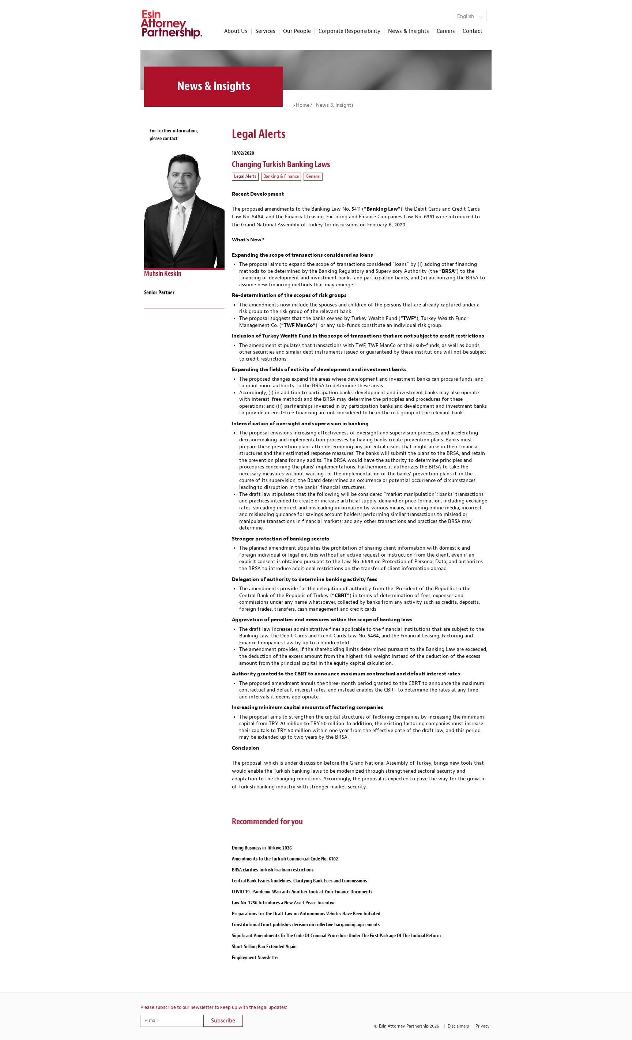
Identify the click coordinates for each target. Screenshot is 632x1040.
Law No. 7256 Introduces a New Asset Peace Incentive (283, 903)
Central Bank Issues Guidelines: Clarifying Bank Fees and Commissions (299, 881)
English (466, 16)
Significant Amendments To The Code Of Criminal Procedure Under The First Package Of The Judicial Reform (336, 935)
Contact (472, 31)
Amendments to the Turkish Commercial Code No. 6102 (285, 859)
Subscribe (223, 1020)
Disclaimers (458, 1026)
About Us (236, 31)
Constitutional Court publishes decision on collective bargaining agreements (306, 925)
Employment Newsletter (255, 957)
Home (302, 105)
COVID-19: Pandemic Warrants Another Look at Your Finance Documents (302, 892)
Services (265, 31)
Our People (297, 31)
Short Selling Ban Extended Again (264, 946)
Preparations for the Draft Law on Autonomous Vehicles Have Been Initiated (306, 914)
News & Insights (408, 31)
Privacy (482, 1026)
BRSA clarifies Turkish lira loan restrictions (272, 870)
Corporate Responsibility (349, 31)
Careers (446, 31)
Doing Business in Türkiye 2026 (262, 848)
